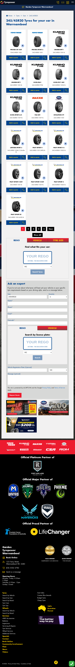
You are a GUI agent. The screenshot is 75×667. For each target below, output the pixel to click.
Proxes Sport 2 (37, 49)
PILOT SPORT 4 (37, 147)
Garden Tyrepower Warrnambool (39, 7)
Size (9, 294)
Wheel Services (7, 631)
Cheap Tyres (41, 600)
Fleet (4, 647)
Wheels (5, 608)
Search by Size (7, 598)
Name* (10, 301)
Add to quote (13, 57)
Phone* (10, 307)
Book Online (7, 641)
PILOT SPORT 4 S (58, 147)
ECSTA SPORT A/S (16, 115)
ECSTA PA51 (37, 82)
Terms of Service (59, 388)
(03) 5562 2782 (12, 568)
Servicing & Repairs (9, 626)
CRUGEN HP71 (59, 49)
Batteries (5, 621)
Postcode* (11, 320)
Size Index (40, 593)
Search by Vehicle (8, 595)
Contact (5, 639)
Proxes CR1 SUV (16, 49)
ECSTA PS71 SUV (59, 82)
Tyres (4, 593)
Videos (5, 652)
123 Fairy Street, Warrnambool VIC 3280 (15, 563)
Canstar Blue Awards (44, 595)
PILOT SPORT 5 (59, 182)
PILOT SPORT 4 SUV (16, 182)
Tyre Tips (5, 606)
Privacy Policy (46, 388)
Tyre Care (5, 603)
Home (10, 16)
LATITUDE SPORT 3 (16, 147)
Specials (5, 636)
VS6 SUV (37, 115)
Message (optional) (14, 374)
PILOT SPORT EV (16, 214)
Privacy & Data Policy (14, 664)
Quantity (51, 294)
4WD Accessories (8, 618)
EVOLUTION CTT (59, 115)
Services (5, 616)
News (4, 649)
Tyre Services (6, 628)
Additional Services (8, 634)
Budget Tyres (41, 598)
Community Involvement (12, 644)
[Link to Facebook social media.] (56, 662)
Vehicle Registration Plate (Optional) (20, 367)
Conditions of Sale (26, 664)
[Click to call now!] (58, 2)
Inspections (6, 623)
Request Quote (15, 395)
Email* (10, 314)
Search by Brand (8, 600)
